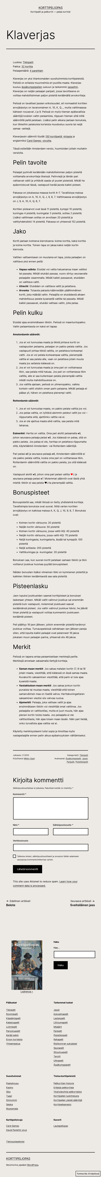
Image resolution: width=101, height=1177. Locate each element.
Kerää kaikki (12, 1035)
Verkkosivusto (20, 840)
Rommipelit (12, 1014)
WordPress (32, 1165)
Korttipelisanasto (62, 1104)
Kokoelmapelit (61, 1014)
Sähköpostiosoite (63, 825)
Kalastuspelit (12, 1022)
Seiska (9, 1104)
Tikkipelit (28, 62)
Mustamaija (12, 1108)
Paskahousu (12, 1083)
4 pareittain (36, 70)
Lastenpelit (59, 1018)
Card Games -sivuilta (39, 140)
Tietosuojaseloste (15, 1141)
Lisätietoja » (27, 991)
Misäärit (58, 1027)
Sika (8, 1091)
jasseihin (73, 87)
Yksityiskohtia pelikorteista (68, 1091)
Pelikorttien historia (64, 1083)
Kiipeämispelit (13, 1018)
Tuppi (9, 1096)
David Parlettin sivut (16, 1130)
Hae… (57, 947)
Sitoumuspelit (61, 1052)
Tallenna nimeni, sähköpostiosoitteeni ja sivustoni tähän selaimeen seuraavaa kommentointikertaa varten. (48, 858)
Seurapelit (59, 1048)
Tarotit (57, 1056)
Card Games (12, 1126)
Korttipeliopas (51, 8)
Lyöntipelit (11, 1027)
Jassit (85, 758)
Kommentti (19, 794)
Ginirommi (11, 1100)
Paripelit (70, 762)
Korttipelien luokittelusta (66, 1096)
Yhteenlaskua (13, 1043)
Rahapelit (58, 1039)
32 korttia (27, 66)
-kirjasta (58, 136)
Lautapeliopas (61, 1126)
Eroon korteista (14, 1039)
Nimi (16, 825)
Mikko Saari (29, 758)
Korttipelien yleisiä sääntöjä (68, 1100)
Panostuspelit (13, 1031)
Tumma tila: (82, 1173)
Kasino (9, 1087)
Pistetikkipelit (82, 762)
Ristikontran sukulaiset (65, 1043)
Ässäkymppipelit (73, 758)
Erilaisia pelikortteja (64, 1087)
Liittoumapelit (61, 1022)
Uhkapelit (58, 1060)
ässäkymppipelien (32, 87)
